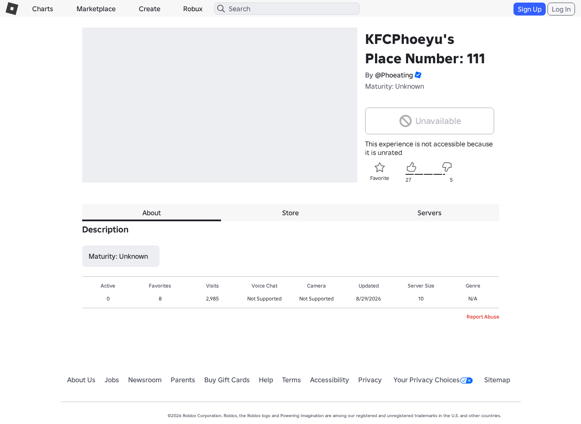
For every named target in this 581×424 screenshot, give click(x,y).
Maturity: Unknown (394, 86)
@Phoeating (394, 75)
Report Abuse (483, 316)
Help (266, 379)
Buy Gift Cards (227, 379)
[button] (417, 74)
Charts (42, 8)
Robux (193, 8)
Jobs (112, 379)
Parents (183, 379)
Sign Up (529, 9)
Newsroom (145, 379)
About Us (81, 379)
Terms (291, 379)
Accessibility (329, 379)
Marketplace (96, 8)
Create (149, 8)
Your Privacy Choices (426, 379)
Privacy (370, 379)
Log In (561, 9)
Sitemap (497, 379)
